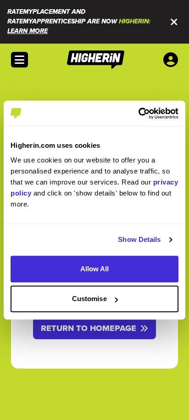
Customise (89, 298)
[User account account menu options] (172, 59)
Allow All (94, 269)
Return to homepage (88, 328)
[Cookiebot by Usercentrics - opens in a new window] (138, 113)
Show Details (139, 239)
